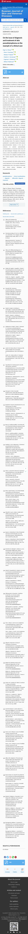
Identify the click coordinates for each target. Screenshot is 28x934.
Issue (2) (12, 27)
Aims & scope (14, 882)
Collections (14, 895)
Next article (13, 204)
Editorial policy (14, 909)
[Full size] (25, 471)
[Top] (25, 468)
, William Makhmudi (8, 61)
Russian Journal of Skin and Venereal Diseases (12, 7)
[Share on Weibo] (10, 857)
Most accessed (14, 898)
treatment (5, 180)
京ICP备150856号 (22, 917)
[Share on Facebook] (5, 857)
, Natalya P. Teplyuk (8, 54)
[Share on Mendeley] (15, 857)
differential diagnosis (17, 178)
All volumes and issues (14, 893)
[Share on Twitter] (7, 857)
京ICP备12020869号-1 (11, 917)
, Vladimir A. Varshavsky (9, 57)
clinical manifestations (19, 176)
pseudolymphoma (7, 176)
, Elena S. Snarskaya (8, 52)
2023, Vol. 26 (6, 27)
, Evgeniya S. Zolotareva (9, 59)
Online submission (14, 906)
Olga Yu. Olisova (7, 50)
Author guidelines (14, 904)
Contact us (14, 887)
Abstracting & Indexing (14, 884)
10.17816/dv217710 (7, 29)
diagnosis (7, 178)
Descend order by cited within (8, 216)
